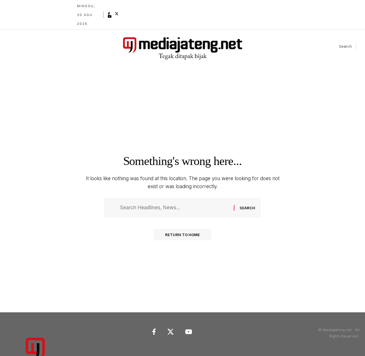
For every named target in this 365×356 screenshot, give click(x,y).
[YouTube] (109, 16)
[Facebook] (108, 13)
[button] (341, 46)
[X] (116, 13)
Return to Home (182, 234)
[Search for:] (175, 208)
